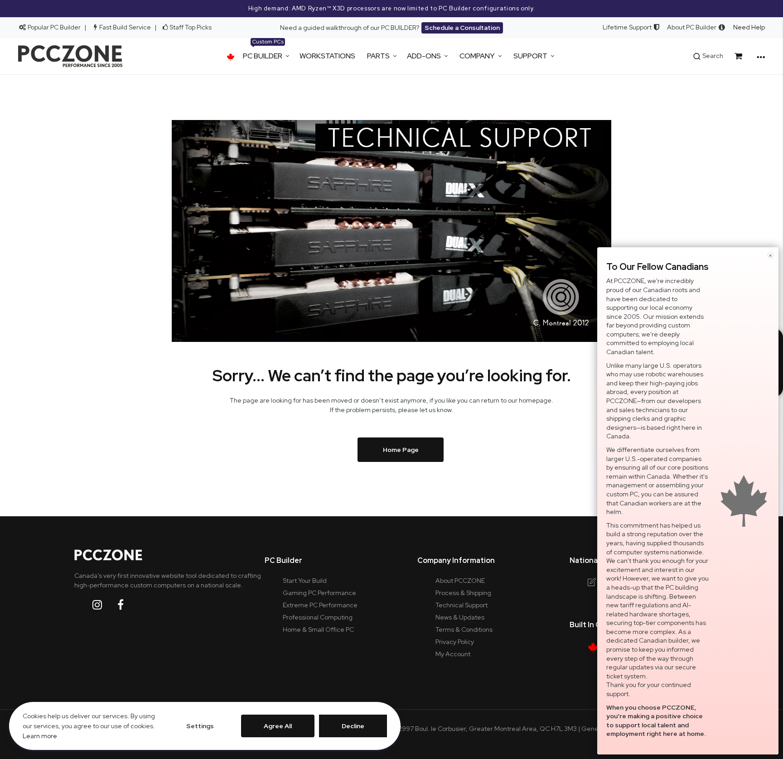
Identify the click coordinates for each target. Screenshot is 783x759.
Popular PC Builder (53, 27)
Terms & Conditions (464, 629)
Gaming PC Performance (319, 593)
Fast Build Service (125, 27)
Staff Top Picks (190, 27)
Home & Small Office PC (318, 629)
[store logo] (70, 56)
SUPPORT (530, 56)
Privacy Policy (454, 642)
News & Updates (459, 617)
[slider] (391, 8)
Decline (353, 726)
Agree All (278, 726)
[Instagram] (104, 605)
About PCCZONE (460, 580)
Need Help (749, 27)
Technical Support (461, 605)
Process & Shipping (463, 593)
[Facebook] (127, 605)
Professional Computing (318, 617)
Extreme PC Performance (320, 605)
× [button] (771, 255)
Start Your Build (305, 580)
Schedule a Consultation (462, 28)
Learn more (40, 736)
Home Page (401, 450)
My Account (452, 654)
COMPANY (477, 56)
